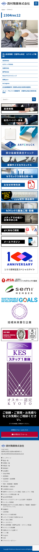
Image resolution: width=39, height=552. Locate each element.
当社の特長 (6, 473)
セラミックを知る (7, 64)
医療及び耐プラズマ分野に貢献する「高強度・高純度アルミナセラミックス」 (19, 506)
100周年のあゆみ (8, 489)
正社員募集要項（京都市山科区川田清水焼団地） (17, 87)
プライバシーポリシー (9, 541)
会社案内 (5, 471)
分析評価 (5, 512)
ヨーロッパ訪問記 (8, 502)
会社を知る (5, 60)
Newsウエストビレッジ (9, 76)
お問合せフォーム (20, 434)
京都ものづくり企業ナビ (10, 530)
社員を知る (5, 68)
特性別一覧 (6, 466)
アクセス (5, 481)
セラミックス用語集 (9, 527)
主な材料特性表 (7, 497)
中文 (4, 538)
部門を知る (5, 72)
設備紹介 (5, 509)
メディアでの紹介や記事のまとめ (13, 517)
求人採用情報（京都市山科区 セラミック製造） (19, 55)
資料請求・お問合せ (9, 486)
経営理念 (5, 476)
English (5, 535)
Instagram (5, 83)
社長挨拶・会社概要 (9, 479)
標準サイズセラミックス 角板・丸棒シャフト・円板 (18, 492)
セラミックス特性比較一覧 (11, 494)
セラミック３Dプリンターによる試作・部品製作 (17, 499)
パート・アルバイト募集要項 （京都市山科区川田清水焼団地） (19, 91)
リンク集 (5, 533)
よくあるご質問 (7, 520)
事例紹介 (5, 468)
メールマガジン (7, 522)
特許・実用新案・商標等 (10, 484)
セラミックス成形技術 (9, 514)
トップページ (7, 458)
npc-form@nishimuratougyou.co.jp (12, 454)
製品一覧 (5, 460)
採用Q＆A (5, 79)
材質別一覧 (6, 463)
